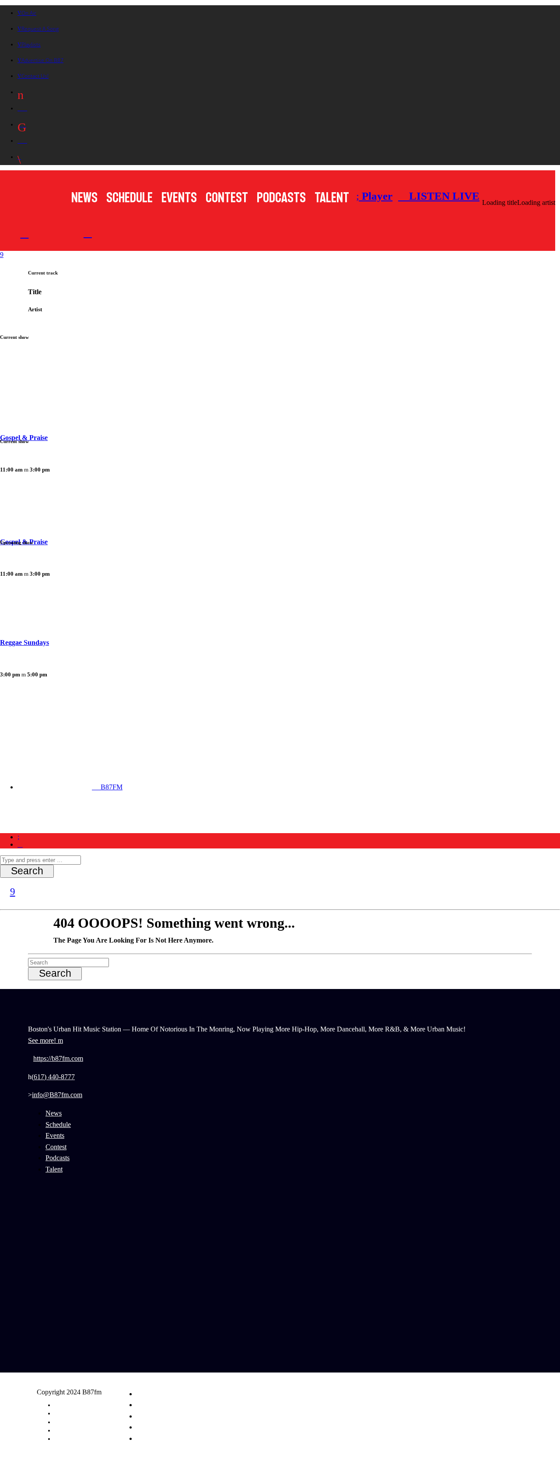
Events (179, 197)
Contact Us (65, 1439)
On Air (28, 13)
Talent (332, 197)
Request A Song (40, 28)
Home (34, 818)
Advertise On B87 (42, 60)
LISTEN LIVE (443, 196)
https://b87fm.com (58, 1058)
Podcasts (281, 197)
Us (248, 818)
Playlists (31, 44)
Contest (227, 197)
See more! (43, 1040)
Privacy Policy (69, 1422)
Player (375, 196)
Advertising (66, 1413)
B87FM (110, 787)
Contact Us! (35, 76)
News (84, 197)
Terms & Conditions (75, 1430)
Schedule (129, 197)
